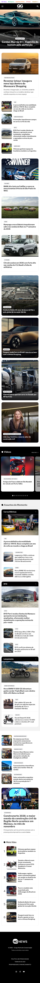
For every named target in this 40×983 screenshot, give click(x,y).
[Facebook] (20, 971)
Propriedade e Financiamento (20, 964)
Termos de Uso (20, 961)
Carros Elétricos (10, 512)
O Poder (28, 1)
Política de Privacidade (20, 959)
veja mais (34, 452)
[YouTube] (23, 971)
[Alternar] (13, 496)
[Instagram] (16, 971)
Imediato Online (20, 1)
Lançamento (9, 659)
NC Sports (11, 1)
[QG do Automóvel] (20, 6)
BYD (5, 584)
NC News (4, 1)
